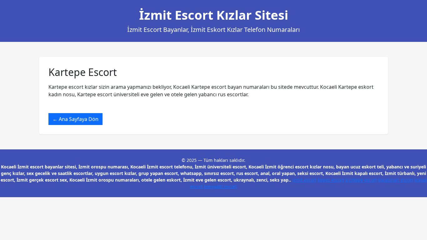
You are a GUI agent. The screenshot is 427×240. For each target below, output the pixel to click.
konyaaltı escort (220, 186)
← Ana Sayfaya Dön (75, 119)
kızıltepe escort (361, 180)
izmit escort (304, 180)
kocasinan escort (395, 180)
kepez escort (331, 180)
